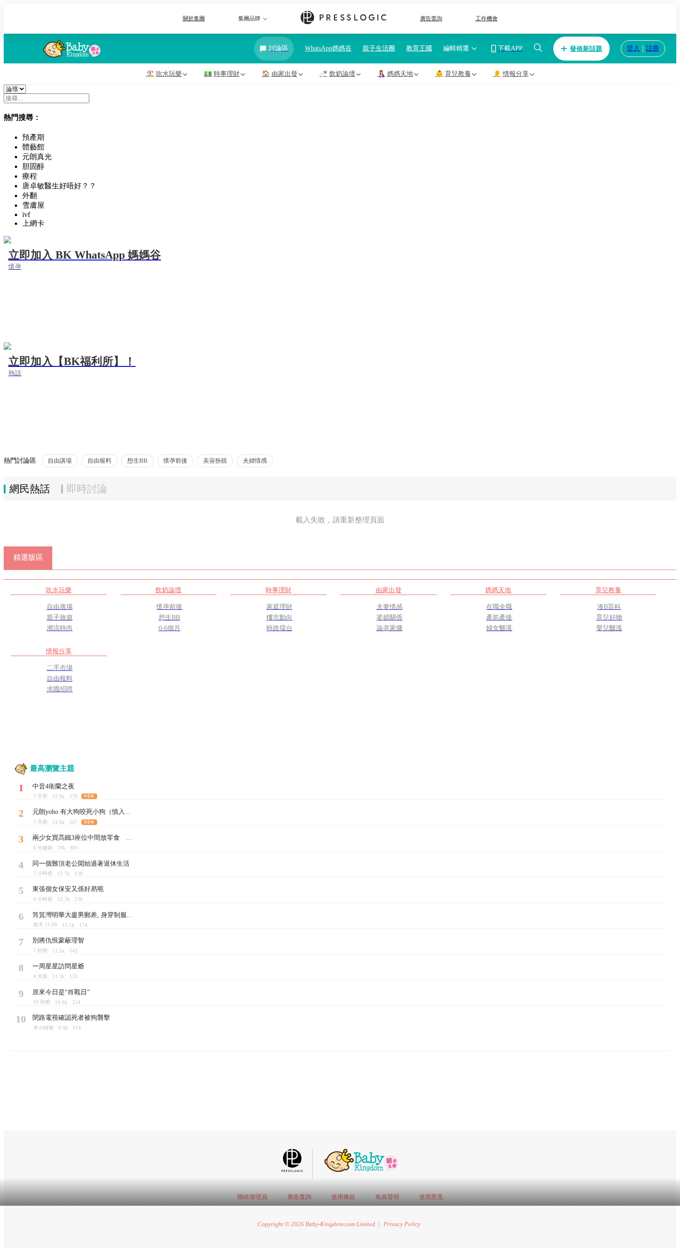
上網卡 (33, 223)
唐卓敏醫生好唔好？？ (59, 186)
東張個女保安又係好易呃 (68, 889)
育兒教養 (608, 590)
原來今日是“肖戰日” (61, 992)
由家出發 (389, 590)
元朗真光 (37, 157)
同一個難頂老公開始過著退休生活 (81, 863)
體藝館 (33, 147)
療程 (29, 176)
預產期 (33, 137)
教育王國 (419, 48)
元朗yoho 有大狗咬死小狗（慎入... (81, 811)
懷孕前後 (175, 460)
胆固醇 (33, 166)
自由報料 (99, 460)
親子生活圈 (379, 48)
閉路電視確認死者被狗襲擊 (71, 1017)
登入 (633, 48)
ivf (26, 214)
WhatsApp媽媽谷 (328, 48)
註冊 (652, 48)
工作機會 (487, 18)
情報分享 (59, 651)
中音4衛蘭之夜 (53, 786)
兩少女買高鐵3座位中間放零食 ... (82, 837)
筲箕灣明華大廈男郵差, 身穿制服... (82, 914)
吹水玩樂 (59, 590)
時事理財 (278, 590)
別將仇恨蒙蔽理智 (58, 940)
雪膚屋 (33, 205)
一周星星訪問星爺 (58, 966)
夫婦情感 (255, 460)
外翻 (29, 195)
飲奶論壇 (168, 590)
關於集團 (194, 18)
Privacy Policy (401, 1224)
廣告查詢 (431, 18)
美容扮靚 (215, 460)
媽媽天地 (498, 590)
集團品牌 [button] (249, 18)
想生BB (137, 460)
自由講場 (60, 460)
